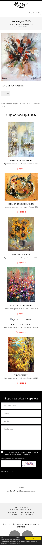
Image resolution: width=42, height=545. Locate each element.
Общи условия (27, 512)
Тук (21, 543)
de (39, 13)
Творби (18, 24)
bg (34, 13)
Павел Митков (21, 507)
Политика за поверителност (21, 514)
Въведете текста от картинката (13, 459)
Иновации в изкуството (21, 510)
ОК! (33, 538)
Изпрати (4, 471)
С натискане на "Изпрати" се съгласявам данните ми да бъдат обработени (21, 453)
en (29, 13)
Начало (10, 24)
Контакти (12, 512)
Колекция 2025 (28, 24)
